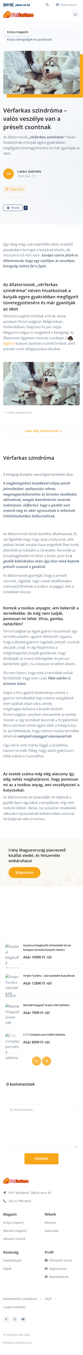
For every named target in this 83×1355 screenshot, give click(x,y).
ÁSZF (48, 1299)
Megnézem (24, 872)
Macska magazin (15, 1231)
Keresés (50, 1222)
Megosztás (16, 189)
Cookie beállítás (14, 1307)
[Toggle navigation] (75, 14)
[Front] (18, 14)
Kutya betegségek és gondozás (29, 39)
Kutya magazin (18, 32)
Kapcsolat (52, 1231)
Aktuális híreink (14, 1239)
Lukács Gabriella (29, 171)
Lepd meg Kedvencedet (42, 431)
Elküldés (41, 1158)
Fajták (7, 1269)
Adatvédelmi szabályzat (20, 1299)
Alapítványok (12, 1260)
